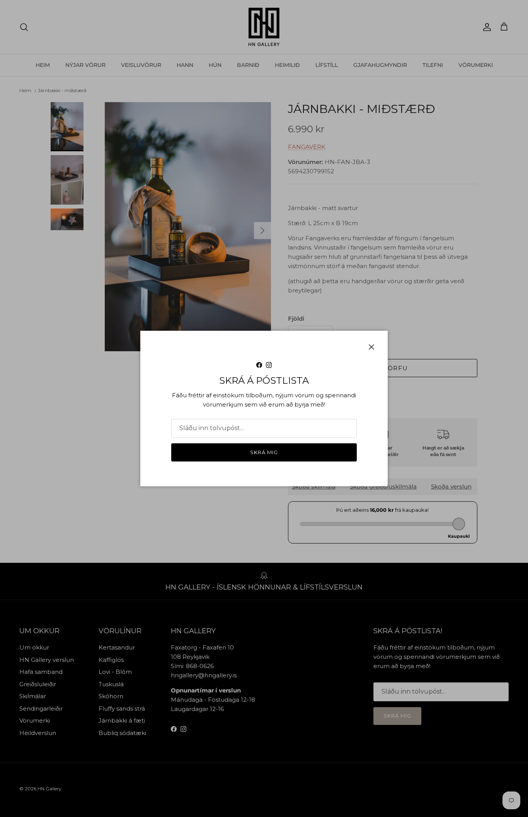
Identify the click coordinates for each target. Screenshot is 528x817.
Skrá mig (264, 452)
